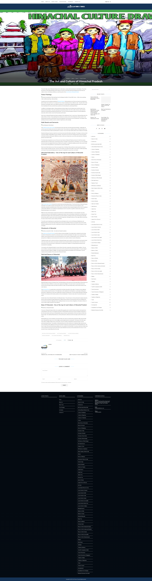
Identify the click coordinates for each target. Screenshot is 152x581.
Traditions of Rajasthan (101, 297)
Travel (101, 299)
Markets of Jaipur (101, 250)
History (77, 78)
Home (42, 1)
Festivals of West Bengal (101, 175)
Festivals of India (101, 167)
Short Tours (55, 1)
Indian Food (101, 208)
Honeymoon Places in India (101, 195)
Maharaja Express (101, 245)
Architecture (101, 141)
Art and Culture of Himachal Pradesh (48, 333)
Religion (101, 276)
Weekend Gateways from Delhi (101, 310)
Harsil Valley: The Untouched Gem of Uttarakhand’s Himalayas (105, 119)
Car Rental (70, 1)
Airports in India (101, 138)
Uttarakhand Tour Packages (101, 307)
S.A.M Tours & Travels (76, 579)
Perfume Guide (101, 260)
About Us (47, 1)
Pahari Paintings (66, 335)
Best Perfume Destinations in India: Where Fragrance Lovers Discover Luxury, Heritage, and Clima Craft (95, 112)
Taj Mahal (101, 281)
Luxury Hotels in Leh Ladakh (101, 237)
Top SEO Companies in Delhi (101, 286)
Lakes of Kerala (101, 216)
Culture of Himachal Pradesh (73, 333)
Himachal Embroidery (46, 335)
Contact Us (77, 1)
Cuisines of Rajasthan (101, 151)
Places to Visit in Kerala (101, 268)
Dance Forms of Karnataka (101, 159)
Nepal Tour (101, 255)
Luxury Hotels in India (101, 232)
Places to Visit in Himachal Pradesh (101, 263)
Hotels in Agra (101, 198)
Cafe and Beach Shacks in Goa (101, 146)
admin (70, 83)
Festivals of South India (101, 172)
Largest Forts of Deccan (101, 219)
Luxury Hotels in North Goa (101, 240)
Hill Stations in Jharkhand (101, 185)
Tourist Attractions (101, 289)
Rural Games (101, 278)
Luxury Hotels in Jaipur (101, 234)
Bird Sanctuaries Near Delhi (101, 144)
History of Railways (101, 193)
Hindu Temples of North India (101, 188)
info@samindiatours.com (99, 408)
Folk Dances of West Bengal (101, 177)
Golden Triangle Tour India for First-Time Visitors (105, 105)
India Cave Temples (101, 203)
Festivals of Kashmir (101, 170)
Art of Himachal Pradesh (61, 333)
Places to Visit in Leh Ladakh (101, 271)
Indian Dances (101, 206)
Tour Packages (62, 1)
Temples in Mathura (101, 284)
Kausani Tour (101, 214)
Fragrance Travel (101, 183)
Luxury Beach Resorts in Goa (101, 224)
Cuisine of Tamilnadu (101, 149)
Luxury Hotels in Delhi (101, 229)
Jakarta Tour (101, 211)
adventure (68, 78)
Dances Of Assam (101, 162)
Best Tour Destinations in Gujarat (106, 110)
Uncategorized (101, 304)
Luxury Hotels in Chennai (101, 227)
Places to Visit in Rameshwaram (101, 273)
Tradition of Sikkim (101, 294)
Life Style (101, 221)
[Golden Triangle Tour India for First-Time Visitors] (106, 99)
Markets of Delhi (101, 247)
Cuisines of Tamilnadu (101, 154)
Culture (72, 78)
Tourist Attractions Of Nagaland (101, 291)
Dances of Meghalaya (101, 164)
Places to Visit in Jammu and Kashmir (101, 265)
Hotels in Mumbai (101, 201)
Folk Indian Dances (101, 180)
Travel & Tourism (83, 78)
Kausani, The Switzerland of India (95, 118)
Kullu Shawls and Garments (57, 335)
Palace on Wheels (101, 258)
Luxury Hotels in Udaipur (101, 242)
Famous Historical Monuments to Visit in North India (95, 98)
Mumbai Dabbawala (101, 253)
